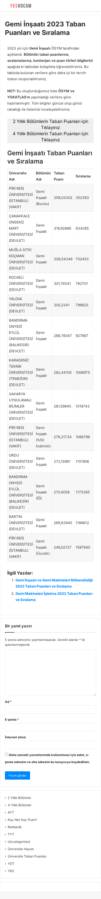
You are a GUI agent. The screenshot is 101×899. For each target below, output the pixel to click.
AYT (11, 812)
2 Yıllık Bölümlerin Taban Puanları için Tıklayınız (50, 124)
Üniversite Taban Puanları (27, 856)
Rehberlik (15, 827)
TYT (11, 834)
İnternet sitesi (15, 737)
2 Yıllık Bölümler (19, 798)
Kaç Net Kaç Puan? (22, 820)
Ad (8, 702)
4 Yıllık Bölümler (19, 805)
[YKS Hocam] (20, 5)
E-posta (12, 719)
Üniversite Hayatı (21, 849)
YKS (11, 871)
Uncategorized (19, 842)
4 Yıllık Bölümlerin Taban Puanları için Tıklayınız (50, 137)
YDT (11, 863)
